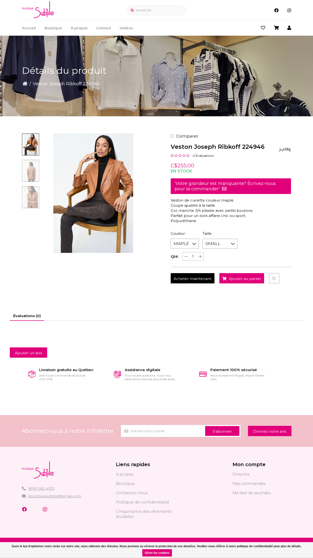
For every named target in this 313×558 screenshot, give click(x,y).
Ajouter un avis (28, 353)
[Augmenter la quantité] (200, 256)
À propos (79, 28)
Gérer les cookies (157, 553)
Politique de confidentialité (142, 502)
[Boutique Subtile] (38, 16)
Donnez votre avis (269, 431)
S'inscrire (241, 474)
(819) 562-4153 (41, 488)
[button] (30, 144)
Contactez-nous (131, 493)
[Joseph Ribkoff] (285, 149)
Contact (103, 28)
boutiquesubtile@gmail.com (54, 496)
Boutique (53, 28)
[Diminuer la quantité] (186, 256)
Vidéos (126, 28)
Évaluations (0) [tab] (27, 315)
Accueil (29, 28)
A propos (124, 474)
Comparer (187, 136)
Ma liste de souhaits (251, 493)
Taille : (207, 233)
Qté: (175, 256)
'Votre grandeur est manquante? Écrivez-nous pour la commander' (225, 186)
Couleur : (179, 233)
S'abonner (222, 431)
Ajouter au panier (245, 278)
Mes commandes (249, 483)
